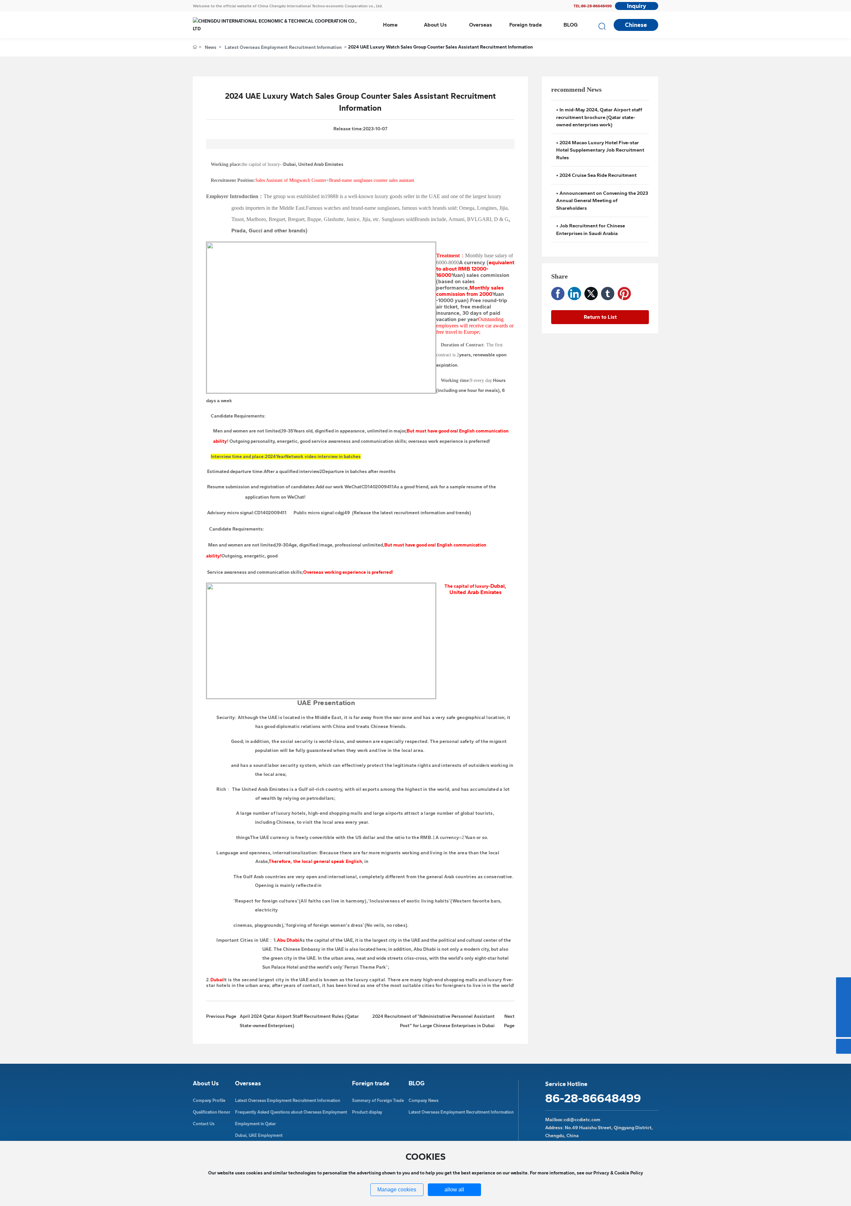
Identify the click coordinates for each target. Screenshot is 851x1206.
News (210, 47)
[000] (843, 984)
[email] (843, 1014)
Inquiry (636, 6)
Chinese (636, 25)
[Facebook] (557, 293)
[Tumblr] (607, 293)
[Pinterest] (624, 293)
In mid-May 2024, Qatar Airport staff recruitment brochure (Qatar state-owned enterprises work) (599, 117)
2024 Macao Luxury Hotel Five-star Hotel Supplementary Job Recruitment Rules (600, 150)
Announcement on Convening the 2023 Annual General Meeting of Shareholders (602, 200)
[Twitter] (591, 293)
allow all (454, 1189)
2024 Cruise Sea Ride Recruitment (598, 175)
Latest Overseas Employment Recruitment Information (283, 47)
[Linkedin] (574, 293)
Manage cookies (396, 1189)
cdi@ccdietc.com (582, 1120)
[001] (843, 999)
